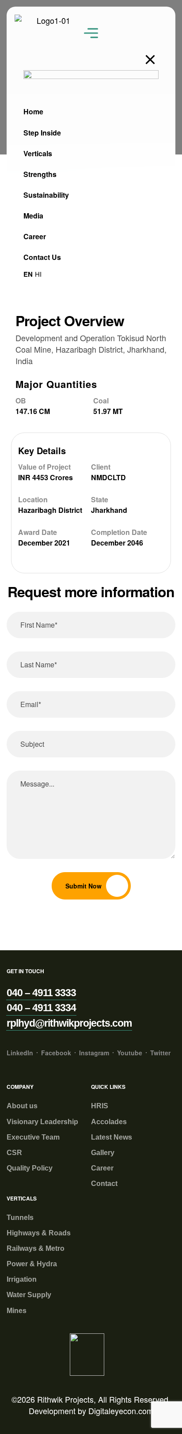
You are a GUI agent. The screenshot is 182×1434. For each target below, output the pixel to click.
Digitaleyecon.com (120, 1410)
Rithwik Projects (65, 1399)
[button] (41, 993)
